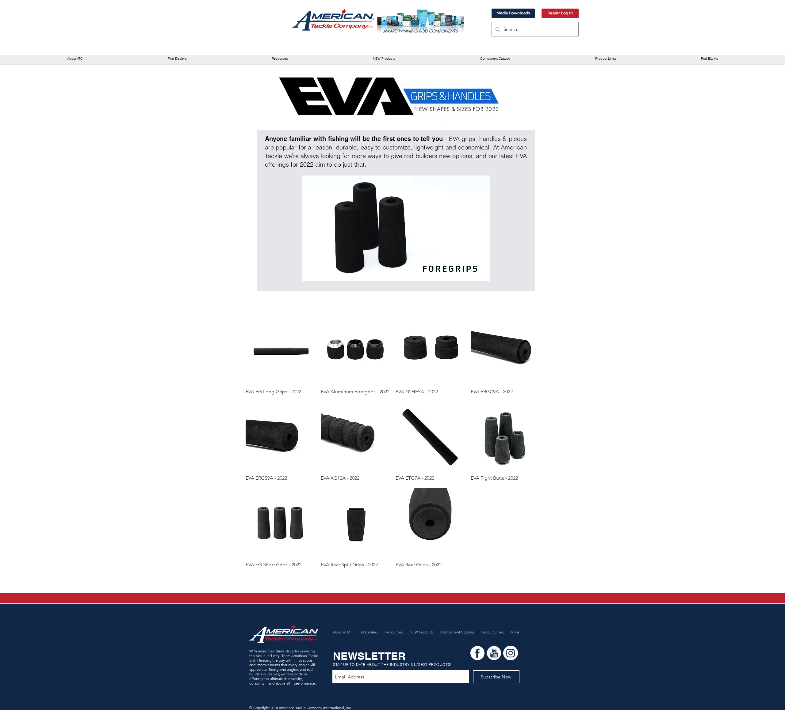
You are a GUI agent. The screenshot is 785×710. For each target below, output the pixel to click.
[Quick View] (280, 349)
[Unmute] (320, 273)
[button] (279, 58)
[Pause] (310, 273)
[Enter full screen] (481, 273)
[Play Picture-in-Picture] (471, 273)
